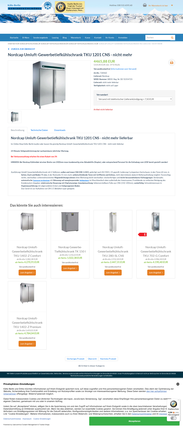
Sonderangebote (40, 37)
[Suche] (172, 37)
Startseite (14, 37)
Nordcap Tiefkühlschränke (53, 44)
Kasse (87, 37)
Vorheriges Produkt (75, 359)
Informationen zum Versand (123, 69)
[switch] (173, 418)
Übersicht (92, 359)
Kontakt (97, 37)
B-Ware (25, 37)
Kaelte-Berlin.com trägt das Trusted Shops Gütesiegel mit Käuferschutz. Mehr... (74, 7)
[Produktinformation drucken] (171, 62)
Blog (65, 37)
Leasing (55, 37)
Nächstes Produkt (108, 359)
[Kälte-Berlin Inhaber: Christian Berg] (30, 5)
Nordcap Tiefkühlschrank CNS (82, 44)
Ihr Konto (110, 37)
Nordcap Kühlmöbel (28, 44)
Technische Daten (39, 130)
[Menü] (178, 400)
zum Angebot (26, 272)
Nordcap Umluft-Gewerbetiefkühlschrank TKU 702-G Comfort (156, 251)
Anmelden (122, 37)
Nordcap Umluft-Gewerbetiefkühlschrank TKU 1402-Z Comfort (27, 251)
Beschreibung (17, 130)
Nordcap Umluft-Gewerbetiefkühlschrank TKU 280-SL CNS (113, 251)
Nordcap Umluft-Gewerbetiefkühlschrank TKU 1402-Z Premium (27, 322)
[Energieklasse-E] (142, 234)
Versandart (102, 94)
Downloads (59, 130)
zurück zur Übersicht (23, 49)
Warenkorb (76, 37)
